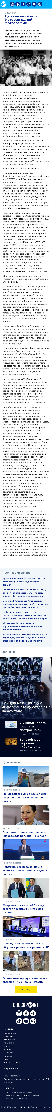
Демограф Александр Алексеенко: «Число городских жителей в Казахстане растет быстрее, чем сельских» (26, 604)
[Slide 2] (33, 754)
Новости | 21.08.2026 (13, 714)
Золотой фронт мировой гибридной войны (32, 743)
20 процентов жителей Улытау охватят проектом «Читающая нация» (23, 909)
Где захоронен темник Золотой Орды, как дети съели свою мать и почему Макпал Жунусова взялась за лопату (24, 592)
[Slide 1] (19, 754)
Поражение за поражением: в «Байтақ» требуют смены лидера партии (25, 870)
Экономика (25, 750)
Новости (24, 734)
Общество (11, 12)
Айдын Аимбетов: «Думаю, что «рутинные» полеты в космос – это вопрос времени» (22, 626)
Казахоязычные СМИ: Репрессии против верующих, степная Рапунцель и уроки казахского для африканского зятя (25, 637)
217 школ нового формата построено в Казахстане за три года (33, 726)
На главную (26, 990)
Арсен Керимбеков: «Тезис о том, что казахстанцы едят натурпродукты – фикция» (24, 581)
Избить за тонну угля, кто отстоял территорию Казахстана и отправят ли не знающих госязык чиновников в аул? (25, 615)
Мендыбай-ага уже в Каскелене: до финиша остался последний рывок (24, 797)
